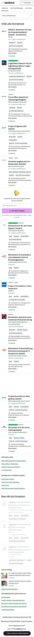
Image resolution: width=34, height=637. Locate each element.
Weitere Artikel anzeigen (9, 589)
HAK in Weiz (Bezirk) (7, 479)
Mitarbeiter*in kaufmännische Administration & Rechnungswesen (19, 257)
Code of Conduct (27, 621)
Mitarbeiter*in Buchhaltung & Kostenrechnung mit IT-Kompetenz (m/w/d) (20, 351)
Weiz (14, 137)
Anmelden (27, 3)
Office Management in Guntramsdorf (13, 461)
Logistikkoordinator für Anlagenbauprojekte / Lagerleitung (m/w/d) (20, 66)
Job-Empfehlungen (16, 8)
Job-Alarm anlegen (18, 211)
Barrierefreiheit (15, 621)
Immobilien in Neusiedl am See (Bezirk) (14, 606)
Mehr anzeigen (12, 53)
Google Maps (5, 597)
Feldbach (16, 172)
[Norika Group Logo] (17, 629)
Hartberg (12, 108)
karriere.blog (6, 570)
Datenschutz (5, 621)
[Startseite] (10, 2)
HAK (5, 23)
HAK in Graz (5, 485)
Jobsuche (4, 8)
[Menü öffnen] (2, 3)
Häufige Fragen (8, 617)
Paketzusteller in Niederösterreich (13, 600)
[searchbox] (17, 15)
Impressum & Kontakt (20, 617)
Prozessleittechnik (7, 610)
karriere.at (21, 594)
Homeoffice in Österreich (9, 464)
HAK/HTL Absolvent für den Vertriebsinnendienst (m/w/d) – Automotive (19, 32)
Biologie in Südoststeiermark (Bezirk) (13, 603)
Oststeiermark (18, 23)
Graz (11, 137)
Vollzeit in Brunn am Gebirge (10, 467)
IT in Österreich (6, 470)
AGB (29, 617)
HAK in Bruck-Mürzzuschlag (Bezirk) (13, 488)
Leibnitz (28, 172)
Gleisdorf (12, 43)
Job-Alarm (28, 8)
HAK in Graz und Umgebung (10, 482)
